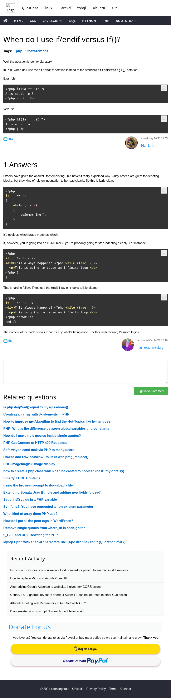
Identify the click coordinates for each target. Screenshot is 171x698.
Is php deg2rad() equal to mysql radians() (35, 407)
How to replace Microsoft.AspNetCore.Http (39, 578)
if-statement (37, 51)
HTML (19, 20)
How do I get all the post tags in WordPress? (38, 521)
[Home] (11, 8)
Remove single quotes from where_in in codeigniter (44, 528)
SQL (72, 20)
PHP (105, 20)
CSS (33, 20)
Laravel (65, 7)
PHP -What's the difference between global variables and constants (56, 428)
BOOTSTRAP (126, 20)
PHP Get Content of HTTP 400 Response (35, 443)
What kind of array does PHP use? (30, 514)
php (19, 51)
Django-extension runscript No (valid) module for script (47, 611)
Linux (47, 7)
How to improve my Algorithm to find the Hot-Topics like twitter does (56, 421)
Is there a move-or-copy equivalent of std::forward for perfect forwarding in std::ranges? (69, 570)
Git (114, 7)
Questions (30, 7)
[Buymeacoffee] (85, 649)
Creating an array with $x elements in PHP (36, 414)
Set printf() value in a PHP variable (30, 499)
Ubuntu (99, 7)
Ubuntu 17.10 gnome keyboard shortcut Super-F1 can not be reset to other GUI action (68, 595)
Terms (113, 688)
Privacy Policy (96, 688)
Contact (125, 688)
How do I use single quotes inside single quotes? (42, 435)
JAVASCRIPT (53, 20)
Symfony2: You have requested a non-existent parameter (48, 506)
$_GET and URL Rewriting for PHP (30, 535)
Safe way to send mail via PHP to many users (38, 450)
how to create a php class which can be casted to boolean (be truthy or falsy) (63, 471)
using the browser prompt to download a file (38, 485)
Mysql (81, 7)
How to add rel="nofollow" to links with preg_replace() (45, 457)
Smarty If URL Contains (21, 478)
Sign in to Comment (150, 391)
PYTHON (89, 20)
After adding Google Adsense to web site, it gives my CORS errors (55, 586)
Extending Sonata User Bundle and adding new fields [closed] (52, 492)
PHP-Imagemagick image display (29, 464)
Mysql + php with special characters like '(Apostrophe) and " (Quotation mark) (64, 542)
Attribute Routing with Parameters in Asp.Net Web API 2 (48, 603)
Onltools (77, 688)
